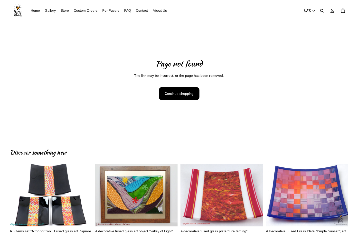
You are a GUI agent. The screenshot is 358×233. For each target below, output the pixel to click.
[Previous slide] (17, 195)
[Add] (84, 218)
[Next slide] (85, 195)
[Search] (322, 10)
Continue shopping (179, 94)
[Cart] (343, 10)
